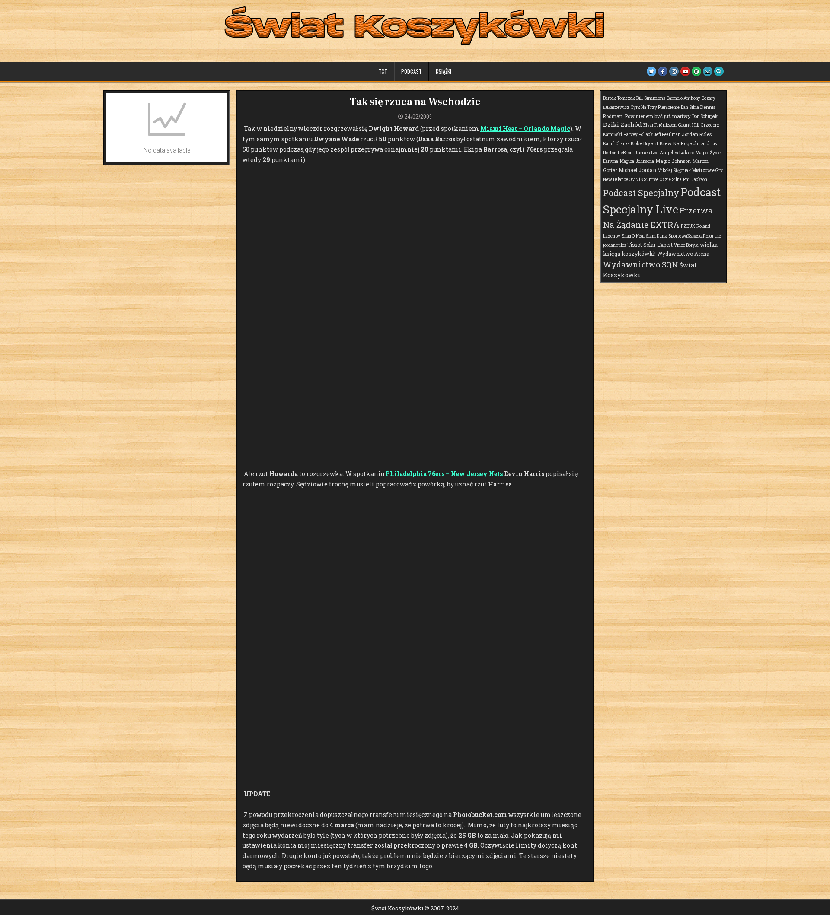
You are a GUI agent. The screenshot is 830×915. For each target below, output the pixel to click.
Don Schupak (705, 116)
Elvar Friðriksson (660, 125)
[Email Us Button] (707, 71)
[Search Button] (719, 71)
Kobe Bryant (644, 143)
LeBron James (634, 152)
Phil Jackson (695, 179)
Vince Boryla (686, 245)
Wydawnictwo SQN (640, 264)
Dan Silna (690, 107)
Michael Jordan (637, 169)
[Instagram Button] (674, 71)
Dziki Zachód (622, 124)
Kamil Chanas (616, 143)
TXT (383, 71)
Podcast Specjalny (641, 192)
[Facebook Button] (662, 71)
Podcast (411, 71)
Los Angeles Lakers (672, 152)
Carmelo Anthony (683, 98)
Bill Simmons (650, 98)
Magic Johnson (673, 161)
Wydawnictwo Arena (683, 253)
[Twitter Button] (651, 71)
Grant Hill (688, 124)
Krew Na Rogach (679, 143)
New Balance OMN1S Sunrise (630, 179)
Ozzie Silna (671, 179)
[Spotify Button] (696, 71)
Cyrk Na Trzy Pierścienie (655, 107)
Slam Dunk (656, 236)
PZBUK (688, 226)
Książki (443, 71)
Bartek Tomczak (619, 98)
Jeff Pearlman (667, 134)
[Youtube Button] (685, 71)
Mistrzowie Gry (707, 170)
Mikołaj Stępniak (674, 170)
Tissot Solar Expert (650, 244)
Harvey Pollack (638, 134)
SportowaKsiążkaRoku (690, 236)
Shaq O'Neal (633, 236)
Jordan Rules (697, 134)
